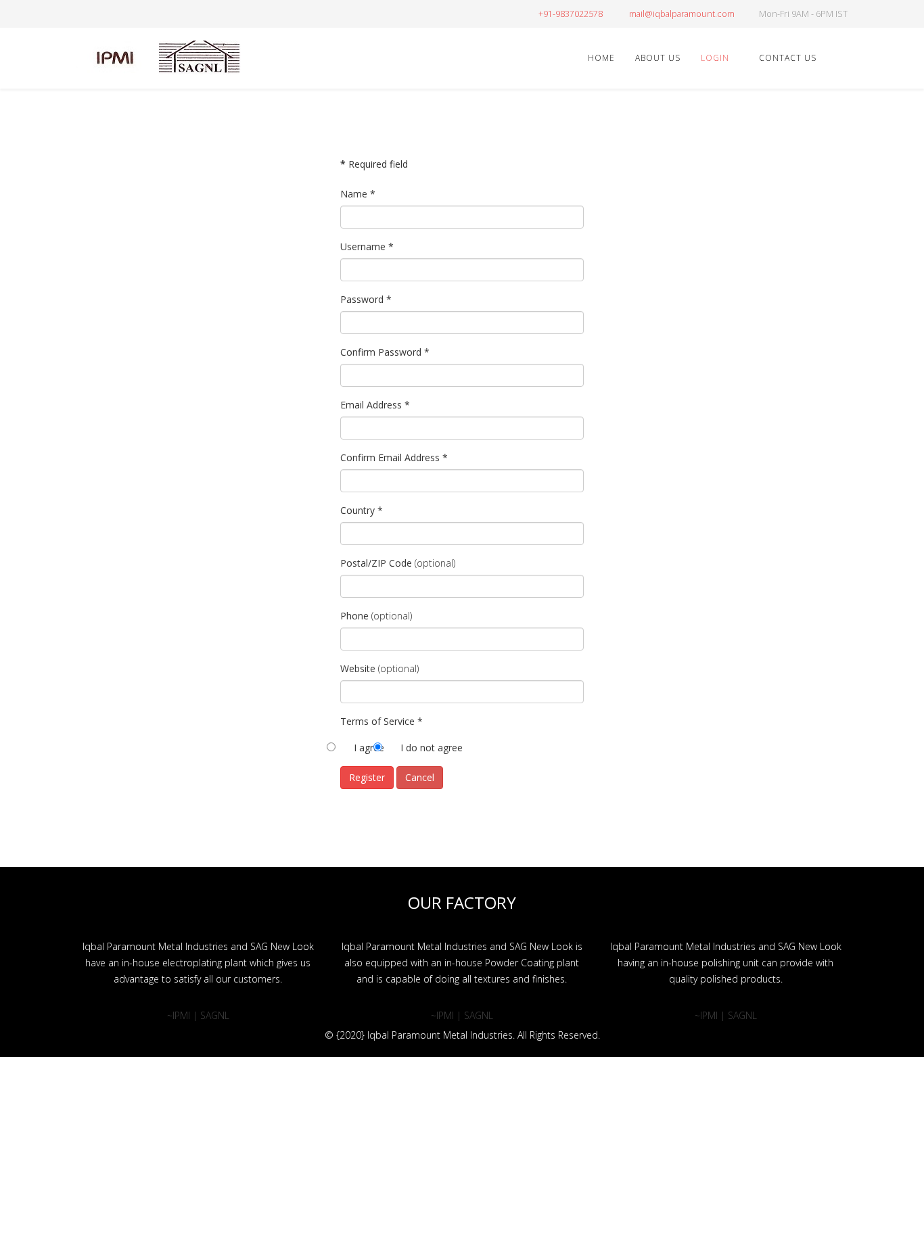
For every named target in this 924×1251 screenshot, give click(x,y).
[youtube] (132, 13)
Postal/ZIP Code (376, 563)
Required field (374, 164)
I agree (369, 747)
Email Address (375, 404)
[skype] (166, 13)
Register (367, 777)
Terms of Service (381, 721)
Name (357, 193)
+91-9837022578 (570, 14)
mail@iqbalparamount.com (682, 14)
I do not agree (431, 747)
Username (367, 246)
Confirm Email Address (394, 457)
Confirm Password (385, 352)
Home (601, 58)
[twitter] (98, 13)
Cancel (419, 777)
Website (357, 668)
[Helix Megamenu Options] (842, 57)
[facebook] (81, 13)
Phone (354, 615)
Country (361, 510)
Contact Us (787, 58)
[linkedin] (149, 13)
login (715, 58)
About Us (657, 58)
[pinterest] (115, 13)
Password (366, 299)
